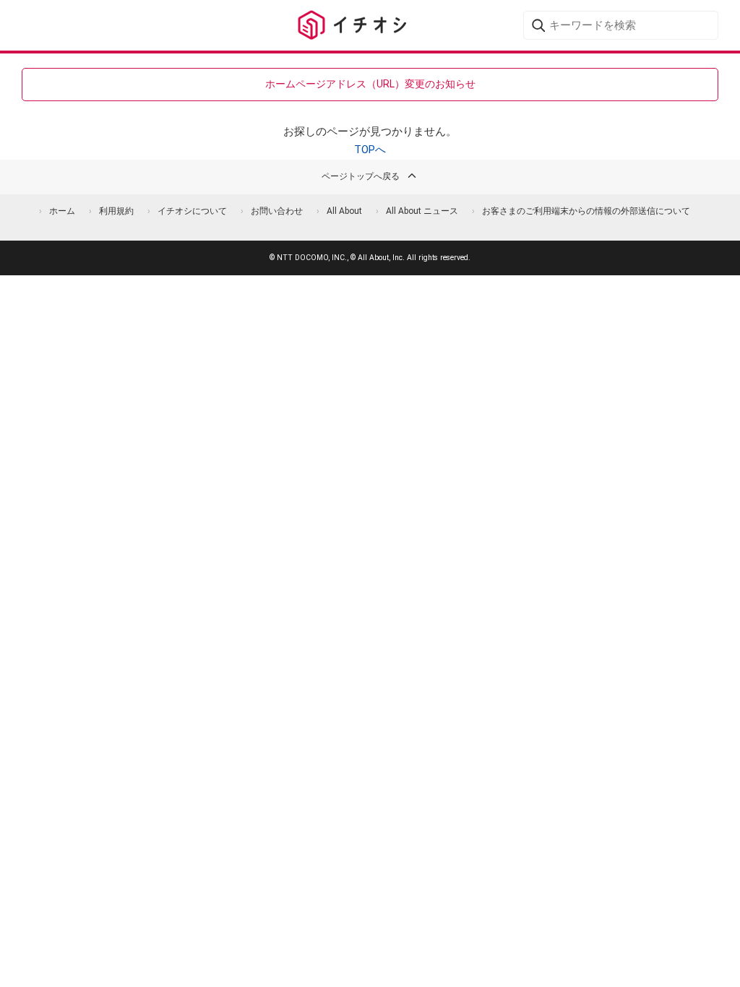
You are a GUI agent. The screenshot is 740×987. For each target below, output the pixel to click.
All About (344, 211)
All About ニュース (422, 211)
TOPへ (370, 149)
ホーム (62, 211)
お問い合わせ (277, 211)
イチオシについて (192, 211)
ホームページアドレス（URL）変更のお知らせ (370, 84)
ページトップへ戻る (361, 176)
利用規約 (116, 211)
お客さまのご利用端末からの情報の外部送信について (586, 211)
